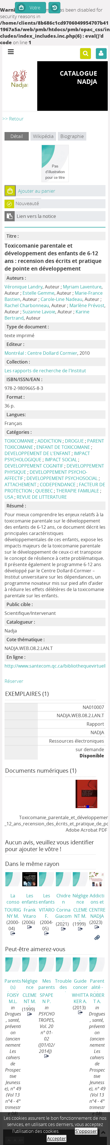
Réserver (14, 681)
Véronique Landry (24, 287)
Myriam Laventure (82, 287)
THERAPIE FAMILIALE (77, 491)
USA (9, 497)
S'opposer (86, 1131)
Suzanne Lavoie (39, 312)
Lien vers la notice (36, 216)
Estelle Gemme (38, 293)
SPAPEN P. (46, 998)
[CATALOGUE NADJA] (20, 79)
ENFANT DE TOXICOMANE (63, 447)
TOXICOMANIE (19, 441)
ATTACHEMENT (20, 484)
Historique (54, 8)
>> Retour (13, 118)
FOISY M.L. (13, 998)
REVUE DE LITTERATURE (42, 497)
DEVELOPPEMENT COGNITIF (34, 466)
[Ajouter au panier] (10, 191)
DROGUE (74, 441)
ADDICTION (49, 441)
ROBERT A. (97, 998)
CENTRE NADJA (97, 913)
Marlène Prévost (86, 305)
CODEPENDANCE (58, 484)
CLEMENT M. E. (80, 914)
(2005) (63, 985)
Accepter (56, 1138)
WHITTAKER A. (80, 998)
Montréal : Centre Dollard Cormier (41, 353)
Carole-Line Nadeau (61, 299)
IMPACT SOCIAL (61, 459)
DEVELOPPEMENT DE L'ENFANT (38, 453)
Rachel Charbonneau (27, 305)
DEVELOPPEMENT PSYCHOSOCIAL (62, 478)
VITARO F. (46, 913)
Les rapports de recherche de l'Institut (45, 370)
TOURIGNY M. (13, 913)
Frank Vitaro (29, 913)
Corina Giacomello (63, 914)
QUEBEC (44, 491)
